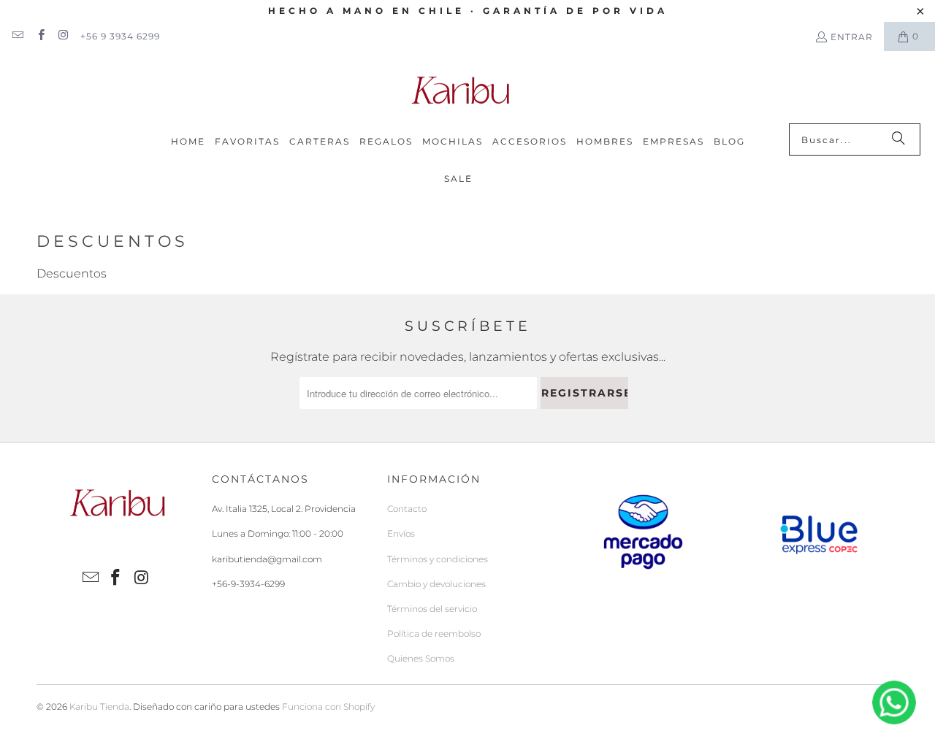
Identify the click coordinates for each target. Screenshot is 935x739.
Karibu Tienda (99, 706)
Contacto (407, 508)
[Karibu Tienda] (460, 90)
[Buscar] (898, 139)
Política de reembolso (434, 633)
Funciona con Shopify (328, 706)
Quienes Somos (420, 658)
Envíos (401, 533)
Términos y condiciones (437, 559)
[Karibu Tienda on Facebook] (40, 36)
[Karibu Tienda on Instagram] (63, 36)
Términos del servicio (432, 608)
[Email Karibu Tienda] (17, 36)
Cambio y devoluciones (436, 583)
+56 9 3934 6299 (120, 36)
